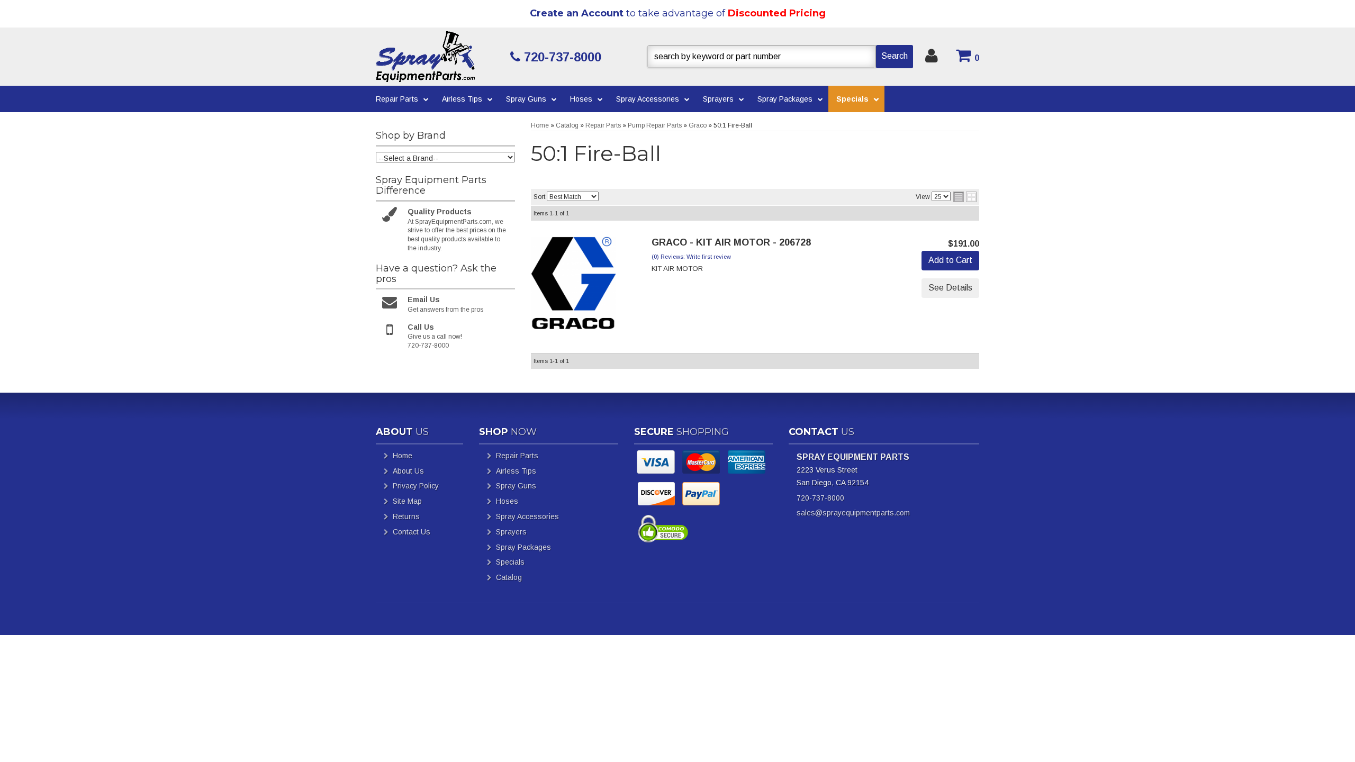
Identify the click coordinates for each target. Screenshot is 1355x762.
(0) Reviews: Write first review (691, 256)
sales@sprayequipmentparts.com (853, 513)
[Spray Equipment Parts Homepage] (439, 57)
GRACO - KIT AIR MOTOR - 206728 (731, 242)
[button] (780, 56)
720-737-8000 (820, 498)
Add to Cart (950, 260)
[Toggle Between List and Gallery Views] (965, 197)
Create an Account (577, 13)
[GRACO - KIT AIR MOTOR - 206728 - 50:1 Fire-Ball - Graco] (573, 286)
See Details (950, 287)
